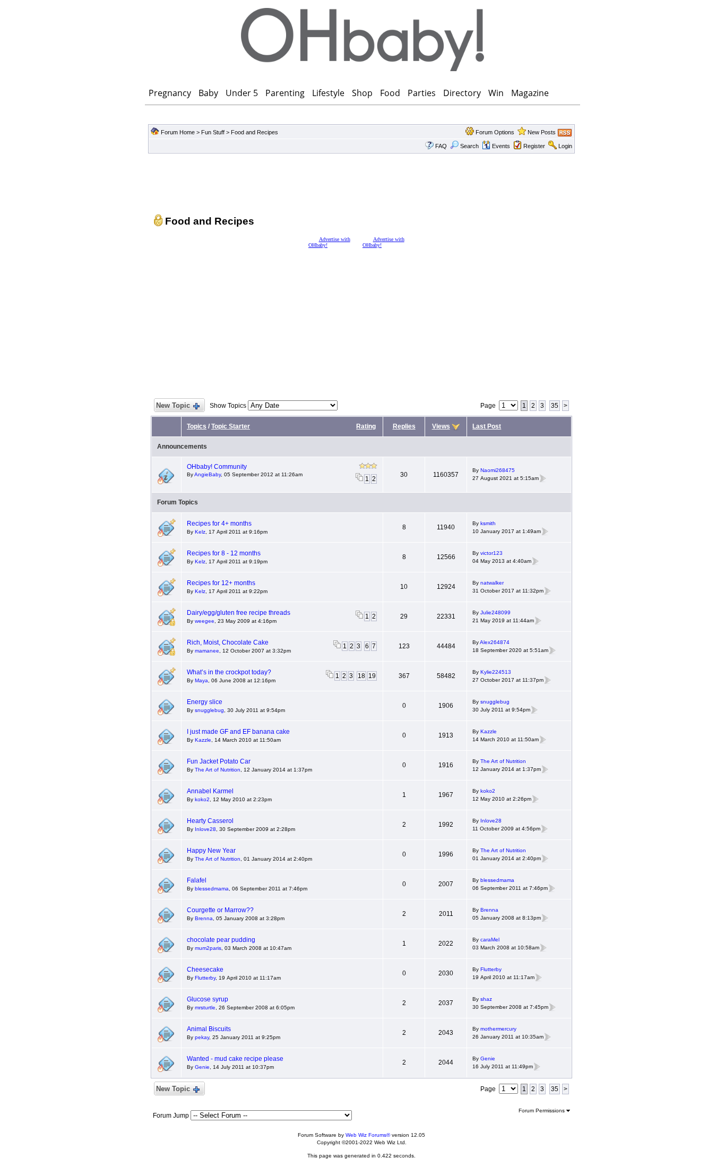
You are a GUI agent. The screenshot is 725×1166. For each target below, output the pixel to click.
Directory (462, 93)
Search (469, 146)
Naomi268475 (497, 470)
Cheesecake (205, 969)
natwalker (492, 583)
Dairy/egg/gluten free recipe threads (238, 612)
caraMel (489, 939)
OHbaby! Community (217, 466)
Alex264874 (495, 642)
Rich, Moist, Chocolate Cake (228, 642)
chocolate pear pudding (221, 940)
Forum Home (178, 132)
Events (501, 146)
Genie (202, 1067)
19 (372, 676)
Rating (366, 426)
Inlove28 (205, 829)
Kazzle (203, 740)
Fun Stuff (213, 132)
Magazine (530, 93)
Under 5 (242, 93)
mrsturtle (205, 1007)
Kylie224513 (495, 672)
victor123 (491, 553)
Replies (404, 426)
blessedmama (212, 888)
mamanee (207, 651)
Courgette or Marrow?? (220, 910)
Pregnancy (170, 93)
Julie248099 (495, 612)
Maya (201, 680)
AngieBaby (207, 474)
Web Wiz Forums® (368, 1135)
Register (534, 146)
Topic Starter (230, 426)
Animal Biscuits (209, 1029)
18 (361, 676)
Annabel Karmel (210, 791)
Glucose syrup (207, 999)
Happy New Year (211, 850)
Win (496, 93)
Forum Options (495, 132)
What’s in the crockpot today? (229, 672)
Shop (362, 93)
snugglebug (209, 710)
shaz (486, 999)
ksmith (488, 523)
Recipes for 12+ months (221, 583)
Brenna (204, 918)
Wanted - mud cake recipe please (235, 1058)
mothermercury (498, 1029)
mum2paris (208, 948)
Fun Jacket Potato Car (219, 761)
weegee (204, 621)
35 (554, 405)
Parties (422, 93)
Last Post (486, 426)
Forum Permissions (542, 1110)
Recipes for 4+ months (219, 523)
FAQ (441, 146)
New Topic (173, 405)
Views (441, 426)
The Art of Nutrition (217, 770)
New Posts (542, 132)
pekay (202, 1037)
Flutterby (205, 978)
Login (565, 146)
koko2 (202, 799)
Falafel (196, 880)
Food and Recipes (254, 132)
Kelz (200, 532)
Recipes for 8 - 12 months (224, 553)
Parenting (285, 93)
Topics (196, 426)
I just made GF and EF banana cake (238, 731)
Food (390, 93)
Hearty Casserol (210, 821)
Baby (208, 93)
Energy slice (204, 702)
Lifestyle (328, 93)
